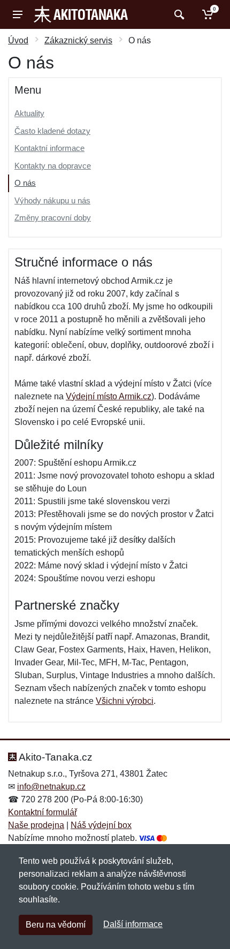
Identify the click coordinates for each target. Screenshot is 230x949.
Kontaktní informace (49, 148)
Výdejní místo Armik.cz (108, 396)
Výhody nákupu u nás (52, 200)
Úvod (18, 40)
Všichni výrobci (125, 700)
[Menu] (17, 14)
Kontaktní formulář (42, 812)
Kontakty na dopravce (52, 165)
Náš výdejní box (101, 825)
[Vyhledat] (178, 14)
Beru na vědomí (56, 924)
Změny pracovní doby (52, 217)
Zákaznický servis (78, 40)
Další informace (133, 924)
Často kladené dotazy (52, 130)
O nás (25, 182)
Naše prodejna (36, 825)
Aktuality (29, 113)
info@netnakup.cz (51, 786)
